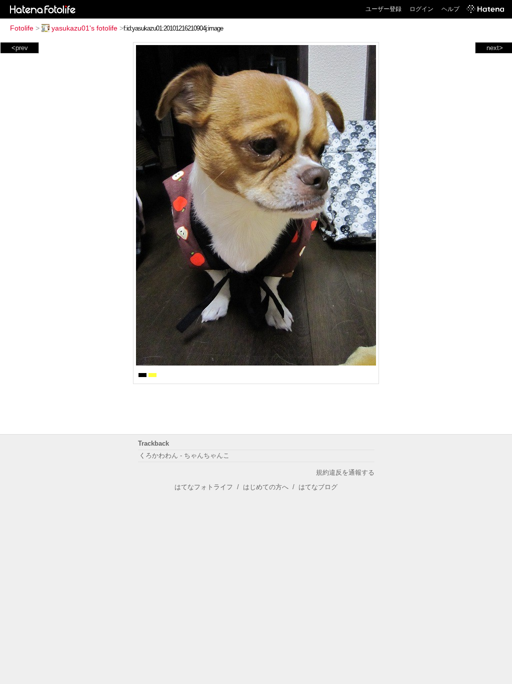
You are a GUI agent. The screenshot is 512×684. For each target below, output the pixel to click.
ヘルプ (451, 9)
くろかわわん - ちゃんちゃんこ (184, 455)
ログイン (422, 9)
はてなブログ (318, 487)
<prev (20, 48)
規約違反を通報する (345, 472)
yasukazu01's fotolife (85, 28)
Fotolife (22, 28)
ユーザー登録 (384, 9)
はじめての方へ (265, 487)
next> (494, 48)
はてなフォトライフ (203, 487)
